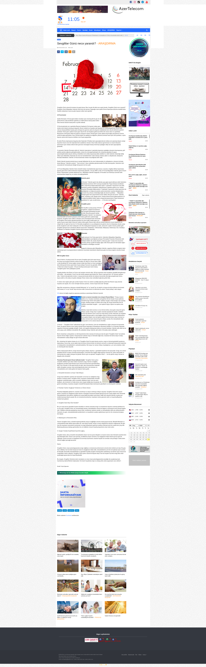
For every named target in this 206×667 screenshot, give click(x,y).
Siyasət (73, 30)
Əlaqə (139, 654)
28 (146, 439)
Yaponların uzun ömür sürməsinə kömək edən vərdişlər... (141, 289)
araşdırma (70, 510)
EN (145, 35)
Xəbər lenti (66, 30)
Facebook (69, 515)
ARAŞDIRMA (111, 30)
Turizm (79, 30)
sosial (64, 510)
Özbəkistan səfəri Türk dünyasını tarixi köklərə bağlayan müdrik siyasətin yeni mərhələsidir (142, 269)
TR (149, 35)
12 (140, 435)
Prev (131, 74)
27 (143, 439)
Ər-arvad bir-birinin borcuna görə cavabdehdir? (113, 596)
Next (147, 74)
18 (137, 437)
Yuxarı (144, 654)
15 (148, 435)
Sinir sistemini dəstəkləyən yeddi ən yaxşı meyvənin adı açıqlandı (142, 298)
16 (131, 437)
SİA (58, 293)
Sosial (90, 30)
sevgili (59, 510)
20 (143, 437)
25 (137, 439)
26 (140, 439)
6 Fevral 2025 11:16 (62, 47)
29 (148, 439)
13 (143, 435)
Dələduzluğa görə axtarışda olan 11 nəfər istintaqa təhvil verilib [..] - (94, 35)
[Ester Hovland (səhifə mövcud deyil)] (94, 218)
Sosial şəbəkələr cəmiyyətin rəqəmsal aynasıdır (140, 320)
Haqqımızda (131, 654)
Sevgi (77, 510)
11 (137, 435)
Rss (136, 654)
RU (141, 35)
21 (146, 437)
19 (140, 437)
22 (148, 437)
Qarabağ (85, 30)
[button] (146, 30)
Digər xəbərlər (145, 195)
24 (134, 439)
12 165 (71, 47)
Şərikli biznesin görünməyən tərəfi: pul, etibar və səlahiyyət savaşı (67, 617)
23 (131, 439)
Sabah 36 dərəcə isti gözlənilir (112, 615)
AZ (137, 35)
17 (134, 437)
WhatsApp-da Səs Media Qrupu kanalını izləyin (73, 472)
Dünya (104, 30)
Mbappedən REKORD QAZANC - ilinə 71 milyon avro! (142, 280)
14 (146, 435)
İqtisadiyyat (97, 30)
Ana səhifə (124, 654)
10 (134, 435)
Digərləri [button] (119, 30)
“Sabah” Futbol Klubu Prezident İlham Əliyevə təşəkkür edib (141, 394)
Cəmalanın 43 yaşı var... (141, 305)
